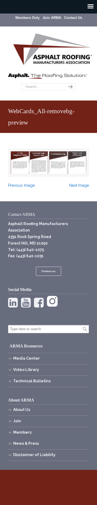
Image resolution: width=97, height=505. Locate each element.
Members (22, 432)
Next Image (79, 185)
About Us (21, 409)
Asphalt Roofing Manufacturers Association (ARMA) (52, 48)
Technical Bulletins (32, 381)
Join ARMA (52, 18)
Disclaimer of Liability (34, 455)
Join (17, 421)
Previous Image (21, 185)
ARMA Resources (26, 346)
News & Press (26, 443)
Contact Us (73, 18)
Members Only (27, 18)
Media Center (26, 358)
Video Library (26, 369)
